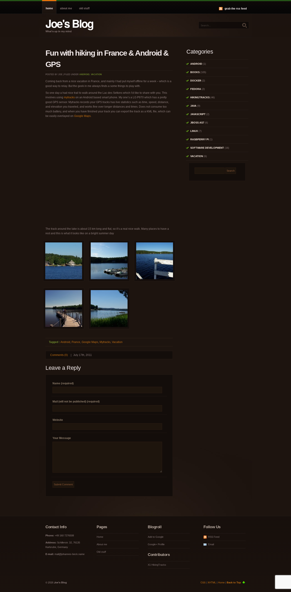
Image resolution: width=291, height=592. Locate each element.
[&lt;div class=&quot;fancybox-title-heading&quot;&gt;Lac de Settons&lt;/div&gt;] (63, 262)
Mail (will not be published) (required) (76, 401)
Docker (195, 80)
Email (211, 544)
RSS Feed (213, 536)
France (76, 342)
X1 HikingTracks (157, 564)
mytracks (69, 97)
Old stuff (84, 8)
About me (66, 8)
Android (84, 74)
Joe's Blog (69, 23)
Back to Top (234, 582)
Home (49, 8)
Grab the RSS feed (236, 8)
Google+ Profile (156, 544)
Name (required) (63, 383)
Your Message (62, 438)
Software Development (207, 147)
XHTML (212, 582)
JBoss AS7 (197, 122)
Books (195, 72)
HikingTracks (200, 97)
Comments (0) (59, 355)
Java (193, 105)
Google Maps (82, 116)
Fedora (195, 89)
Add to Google (155, 536)
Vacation (96, 74)
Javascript (198, 114)
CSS (203, 582)
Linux (194, 131)
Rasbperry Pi (199, 139)
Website (58, 420)
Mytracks (105, 342)
